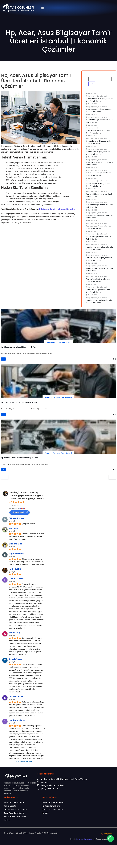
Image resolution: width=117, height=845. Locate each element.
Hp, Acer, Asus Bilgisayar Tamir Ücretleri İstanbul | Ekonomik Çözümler (58, 41)
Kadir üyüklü (15, 569)
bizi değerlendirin (18, 512)
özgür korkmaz (16, 553)
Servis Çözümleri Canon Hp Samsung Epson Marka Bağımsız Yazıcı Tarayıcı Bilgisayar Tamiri (26, 495)
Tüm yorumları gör (23, 761)
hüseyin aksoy (16, 696)
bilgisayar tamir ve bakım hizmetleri (57, 209)
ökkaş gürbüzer (16, 518)
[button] (42, 8)
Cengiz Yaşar (15, 659)
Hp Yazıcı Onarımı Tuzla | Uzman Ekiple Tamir (19, 457)
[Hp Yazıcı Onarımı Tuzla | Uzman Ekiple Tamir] (58, 436)
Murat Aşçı (14, 528)
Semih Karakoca (17, 720)
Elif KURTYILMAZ (16, 578)
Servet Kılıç (14, 632)
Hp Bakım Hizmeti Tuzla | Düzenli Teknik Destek (20, 402)
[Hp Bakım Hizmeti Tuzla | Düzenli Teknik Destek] (58, 381)
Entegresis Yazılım (84, 839)
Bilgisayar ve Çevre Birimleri (58, 342)
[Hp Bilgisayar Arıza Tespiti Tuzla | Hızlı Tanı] (58, 326)
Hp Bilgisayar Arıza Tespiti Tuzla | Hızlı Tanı (18, 347)
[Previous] (4, 477)
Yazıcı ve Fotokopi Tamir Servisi (58, 398)
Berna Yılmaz (15, 544)
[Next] (112, 477)
